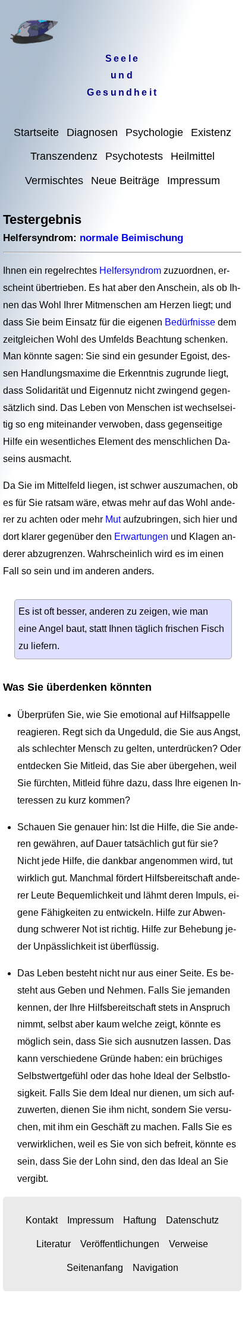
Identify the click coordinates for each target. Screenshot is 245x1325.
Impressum (193, 180)
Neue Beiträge (125, 180)
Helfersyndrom (130, 270)
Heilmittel (193, 156)
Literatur (53, 1244)
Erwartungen (141, 537)
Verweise (188, 1244)
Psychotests (134, 156)
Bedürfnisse (190, 322)
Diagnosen (92, 132)
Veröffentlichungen (119, 1244)
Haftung (139, 1220)
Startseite (36, 132)
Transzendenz (64, 156)
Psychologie (154, 132)
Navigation (155, 1268)
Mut (113, 519)
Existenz (211, 132)
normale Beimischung (131, 238)
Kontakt (42, 1220)
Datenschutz (192, 1220)
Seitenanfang (95, 1268)
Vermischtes (54, 180)
